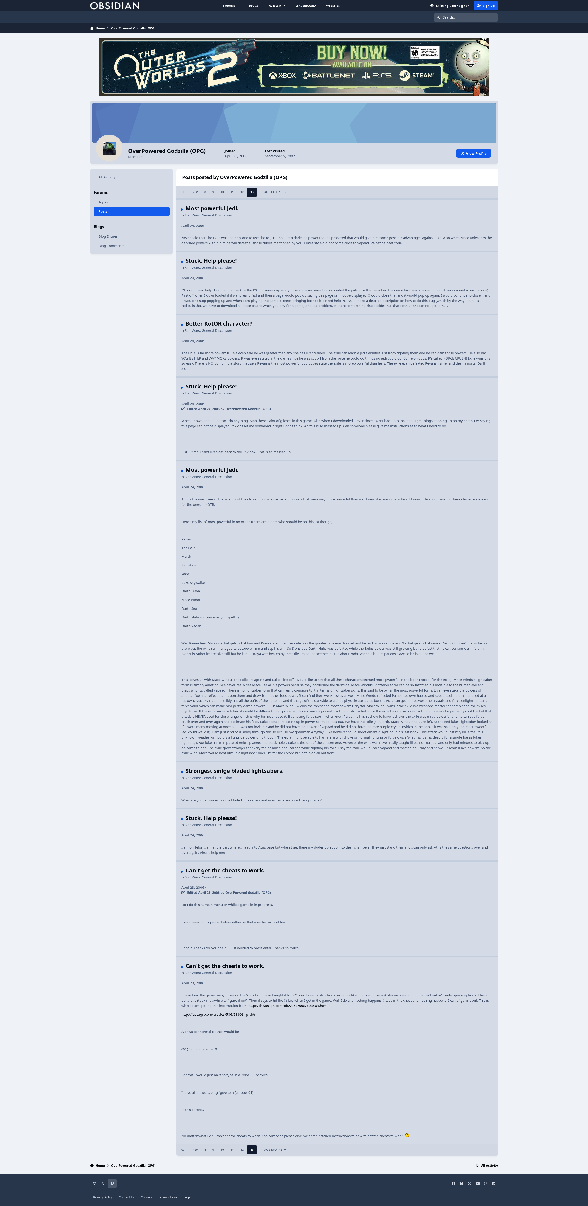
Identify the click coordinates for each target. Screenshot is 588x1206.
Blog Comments (111, 245)
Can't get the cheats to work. (225, 870)
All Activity (107, 177)
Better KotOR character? (219, 323)
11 (232, 192)
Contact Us (127, 1197)
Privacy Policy (103, 1197)
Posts (103, 211)
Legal (187, 1197)
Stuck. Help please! (211, 260)
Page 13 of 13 (272, 192)
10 (222, 192)
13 (252, 192)
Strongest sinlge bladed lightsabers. (235, 770)
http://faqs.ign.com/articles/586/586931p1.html (219, 1014)
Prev (194, 192)
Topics (103, 202)
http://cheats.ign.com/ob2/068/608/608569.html (288, 1005)
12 (242, 192)
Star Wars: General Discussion (208, 215)
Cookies (146, 1197)
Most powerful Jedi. (212, 208)
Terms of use (167, 1197)
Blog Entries (108, 236)
